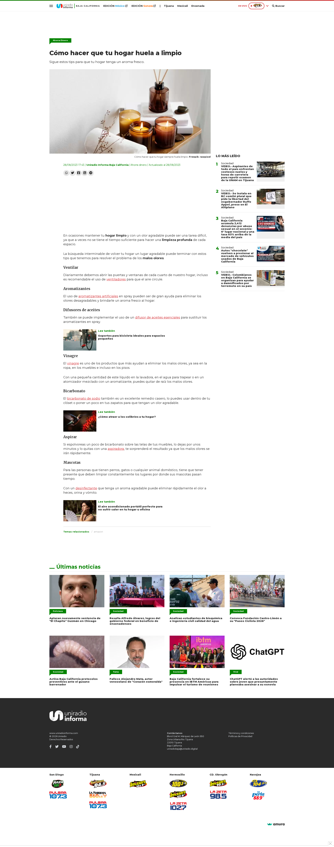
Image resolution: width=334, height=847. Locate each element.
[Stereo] (178, 783)
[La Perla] (258, 795)
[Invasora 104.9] (138, 784)
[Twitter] (72, 173)
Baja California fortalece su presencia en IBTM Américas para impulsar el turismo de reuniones (194, 681)
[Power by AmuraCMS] (276, 824)
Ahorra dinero (138, 164)
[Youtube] (64, 747)
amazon (98, 531)
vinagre (73, 363)
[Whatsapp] (66, 173)
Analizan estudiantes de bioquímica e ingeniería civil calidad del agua (196, 620)
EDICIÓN (114, 5)
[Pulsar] (58, 795)
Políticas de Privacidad (240, 736)
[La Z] (178, 806)
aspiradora (116, 449)
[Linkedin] (85, 173)
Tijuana (169, 5)
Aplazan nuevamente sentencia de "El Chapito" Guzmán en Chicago (75, 620)
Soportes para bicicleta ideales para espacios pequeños (131, 337)
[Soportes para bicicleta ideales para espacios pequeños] (79, 340)
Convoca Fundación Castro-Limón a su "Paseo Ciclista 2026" (256, 620)
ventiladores (116, 279)
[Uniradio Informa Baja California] (78, 5)
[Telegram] (91, 173)
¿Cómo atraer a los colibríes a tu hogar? (127, 416)
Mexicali (182, 5)
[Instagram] (71, 747)
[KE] (258, 783)
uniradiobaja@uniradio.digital (182, 748)
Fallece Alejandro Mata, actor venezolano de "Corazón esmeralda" (136, 680)
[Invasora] (58, 784)
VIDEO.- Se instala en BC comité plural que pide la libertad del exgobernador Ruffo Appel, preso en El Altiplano (236, 200)
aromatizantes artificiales (98, 296)
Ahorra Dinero (60, 40)
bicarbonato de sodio (83, 398)
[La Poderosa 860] (98, 795)
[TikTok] (77, 747)
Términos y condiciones (241, 733)
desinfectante (86, 488)
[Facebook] (78, 173)
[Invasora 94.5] (98, 784)
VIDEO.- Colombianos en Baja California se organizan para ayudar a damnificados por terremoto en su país (237, 280)
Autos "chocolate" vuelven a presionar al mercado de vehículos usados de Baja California (237, 256)
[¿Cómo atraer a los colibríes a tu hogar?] (79, 421)
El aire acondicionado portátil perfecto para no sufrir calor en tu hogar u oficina (130, 508)
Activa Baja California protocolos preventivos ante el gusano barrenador (73, 681)
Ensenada (197, 5)
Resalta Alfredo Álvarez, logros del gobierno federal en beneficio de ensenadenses (135, 621)
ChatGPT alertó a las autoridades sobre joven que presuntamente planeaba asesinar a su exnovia (254, 681)
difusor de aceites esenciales (157, 317)
